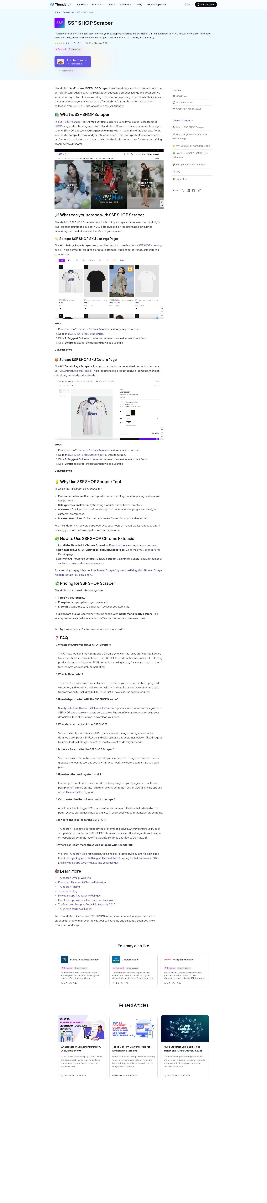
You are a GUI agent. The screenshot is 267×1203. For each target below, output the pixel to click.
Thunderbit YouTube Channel (75, 908)
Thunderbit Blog (77, 853)
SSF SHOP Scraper (70, 121)
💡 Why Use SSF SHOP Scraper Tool (88, 481)
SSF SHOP (61, 92)
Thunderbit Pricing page (80, 792)
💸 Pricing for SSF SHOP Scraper (85, 583)
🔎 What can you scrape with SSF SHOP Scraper (99, 214)
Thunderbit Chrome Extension (92, 329)
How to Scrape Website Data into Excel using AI (91, 862)
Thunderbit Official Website (74, 877)
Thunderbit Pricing (69, 886)
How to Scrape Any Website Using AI (118, 570)
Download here (118, 545)
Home (57, 12)
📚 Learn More (68, 871)
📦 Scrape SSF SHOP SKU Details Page (86, 359)
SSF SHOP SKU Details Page (86, 454)
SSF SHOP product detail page (73, 370)
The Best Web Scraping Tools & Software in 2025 (130, 858)
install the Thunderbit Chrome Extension (90, 708)
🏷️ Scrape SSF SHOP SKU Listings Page (86, 238)
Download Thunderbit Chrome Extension (82, 882)
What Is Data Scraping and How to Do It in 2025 (120, 837)
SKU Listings (144, 549)
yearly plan (74, 629)
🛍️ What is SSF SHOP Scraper (82, 114)
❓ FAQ (61, 637)
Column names (63, 349)
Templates (68, 12)
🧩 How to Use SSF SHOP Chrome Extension (96, 538)
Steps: (58, 323)
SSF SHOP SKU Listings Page (86, 333)
